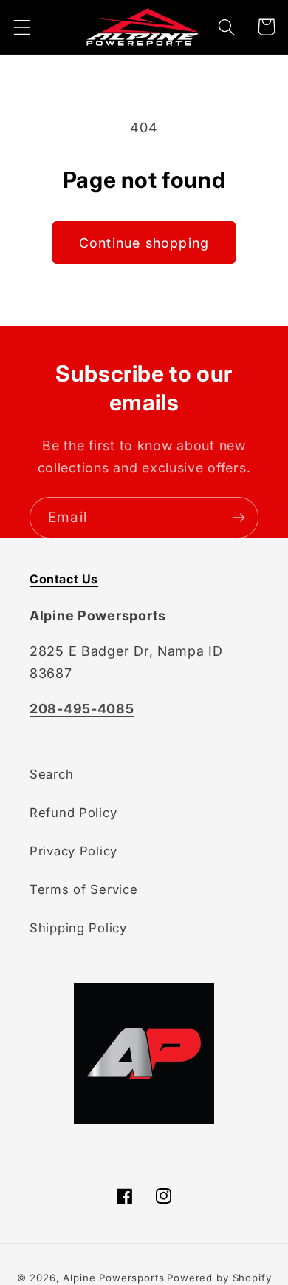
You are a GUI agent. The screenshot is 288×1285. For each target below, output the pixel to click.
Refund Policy (73, 812)
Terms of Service (84, 889)
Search (51, 774)
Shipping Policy (78, 927)
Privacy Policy (73, 851)
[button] (22, 27)
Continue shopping (144, 243)
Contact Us (64, 579)
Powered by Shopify (219, 1278)
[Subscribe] (238, 517)
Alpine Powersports (113, 1278)
